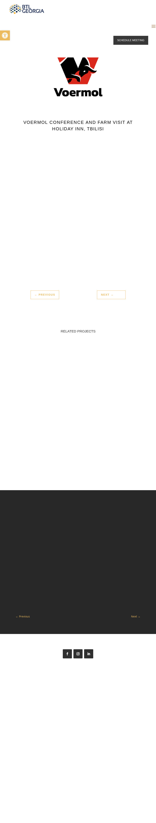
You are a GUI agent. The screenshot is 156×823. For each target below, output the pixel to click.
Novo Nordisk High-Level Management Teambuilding (45, 392)
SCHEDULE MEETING (130, 40)
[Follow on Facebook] (67, 653)
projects (55, 405)
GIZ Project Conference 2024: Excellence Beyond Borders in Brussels (110, 392)
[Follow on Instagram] (78, 653)
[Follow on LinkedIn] (88, 653)
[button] (5, 35)
